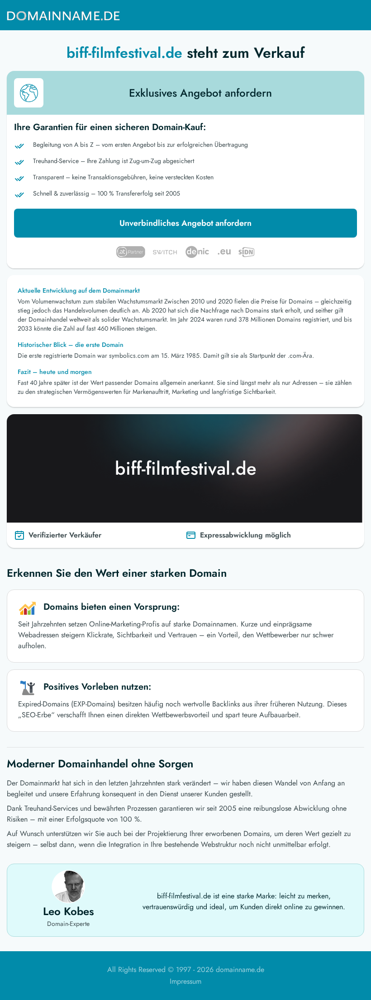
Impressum (185, 981)
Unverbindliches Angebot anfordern (185, 223)
